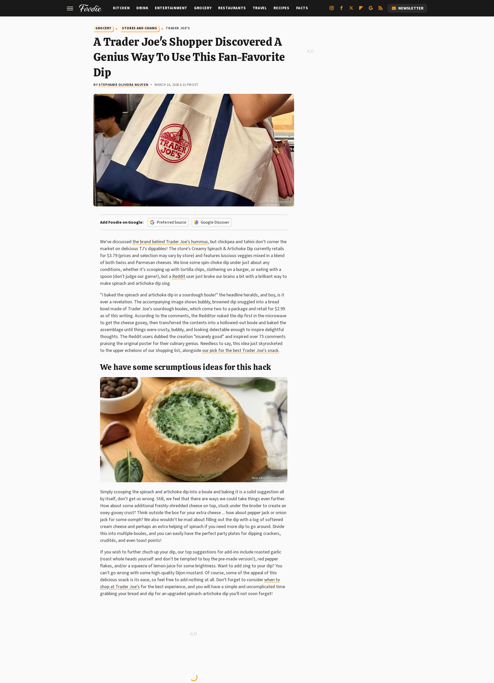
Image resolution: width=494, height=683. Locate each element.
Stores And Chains (139, 28)
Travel (260, 8)
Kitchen (121, 8)
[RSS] (380, 10)
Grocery (202, 8)
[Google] (371, 10)
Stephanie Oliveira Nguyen (123, 85)
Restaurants (232, 8)
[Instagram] (331, 10)
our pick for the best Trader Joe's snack (240, 350)
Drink (142, 8)
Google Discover (215, 222)
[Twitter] (351, 10)
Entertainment (171, 8)
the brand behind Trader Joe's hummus (170, 242)
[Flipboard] (361, 10)
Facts (302, 8)
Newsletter (411, 8)
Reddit (178, 276)
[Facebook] (341, 10)
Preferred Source (171, 222)
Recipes (281, 8)
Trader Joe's (178, 28)
